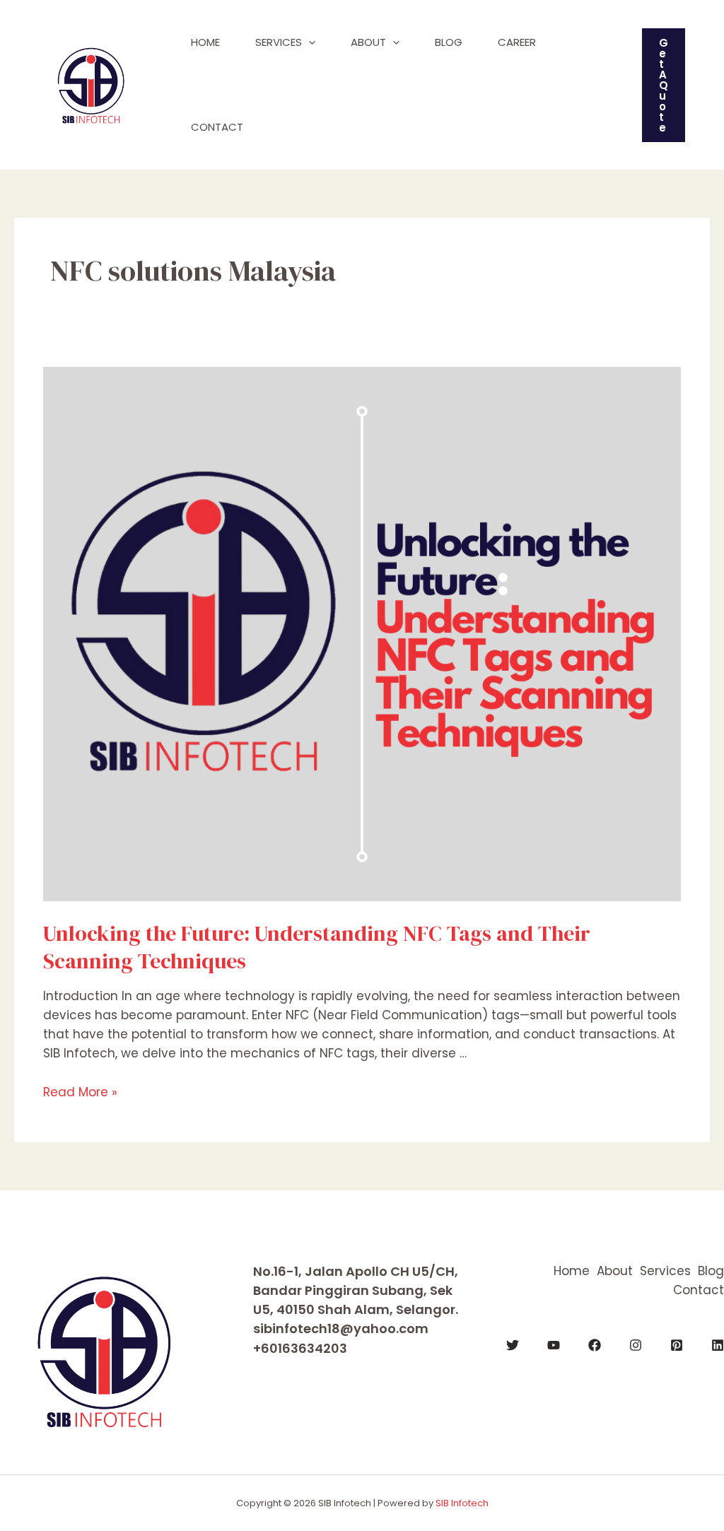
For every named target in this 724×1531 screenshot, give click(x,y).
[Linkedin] (717, 1345)
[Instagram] (635, 1345)
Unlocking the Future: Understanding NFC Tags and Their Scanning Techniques (316, 947)
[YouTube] (553, 1345)
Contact (217, 126)
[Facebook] (594, 1345)
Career (517, 42)
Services (278, 42)
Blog (448, 42)
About (368, 42)
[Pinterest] (676, 1345)
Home (205, 42)
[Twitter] (512, 1345)
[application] (308, 42)
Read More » (80, 1092)
